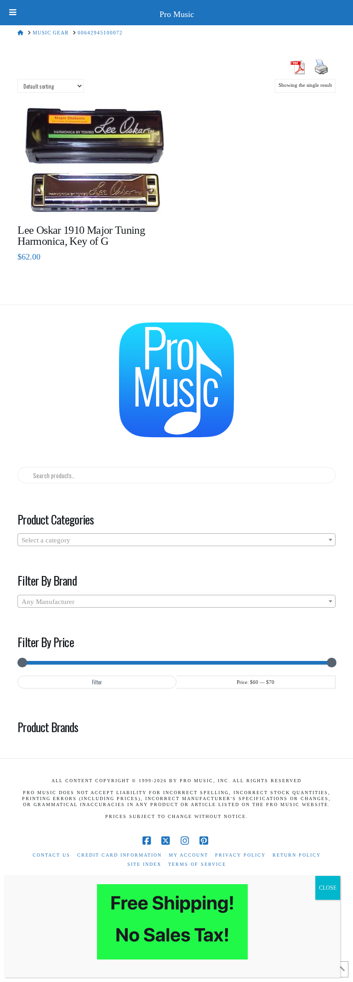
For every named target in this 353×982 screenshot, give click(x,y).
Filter (97, 682)
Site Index (144, 864)
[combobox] (176, 539)
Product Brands (47, 726)
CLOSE (327, 888)
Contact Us (51, 855)
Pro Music (176, 14)
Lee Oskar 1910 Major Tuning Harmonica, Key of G (81, 236)
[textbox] (176, 540)
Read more (94, 200)
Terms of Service (197, 864)
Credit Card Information (119, 855)
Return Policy (297, 855)
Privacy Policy (240, 855)
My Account (188, 855)
